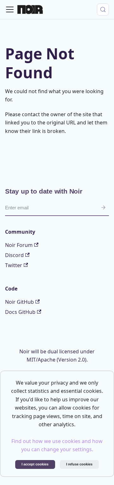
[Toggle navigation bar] (10, 9)
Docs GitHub (20, 311)
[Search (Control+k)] (103, 9)
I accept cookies (35, 464)
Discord (14, 255)
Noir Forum (19, 245)
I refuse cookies (79, 464)
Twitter (13, 265)
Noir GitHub (19, 301)
